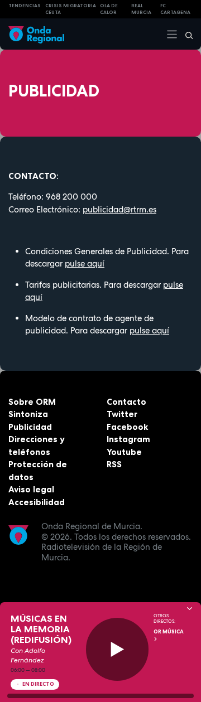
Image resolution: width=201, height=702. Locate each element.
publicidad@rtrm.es (119, 209)
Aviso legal (31, 489)
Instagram (128, 439)
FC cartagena (175, 9)
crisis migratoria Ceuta (70, 9)
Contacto (126, 401)
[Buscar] (185, 34)
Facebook (127, 427)
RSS (114, 464)
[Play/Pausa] (117, 649)
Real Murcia (141, 9)
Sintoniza (28, 414)
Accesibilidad (36, 502)
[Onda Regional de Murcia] (36, 34)
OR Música (169, 631)
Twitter (122, 414)
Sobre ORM (32, 401)
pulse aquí (84, 263)
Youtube (124, 452)
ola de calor (109, 9)
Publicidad (30, 427)
